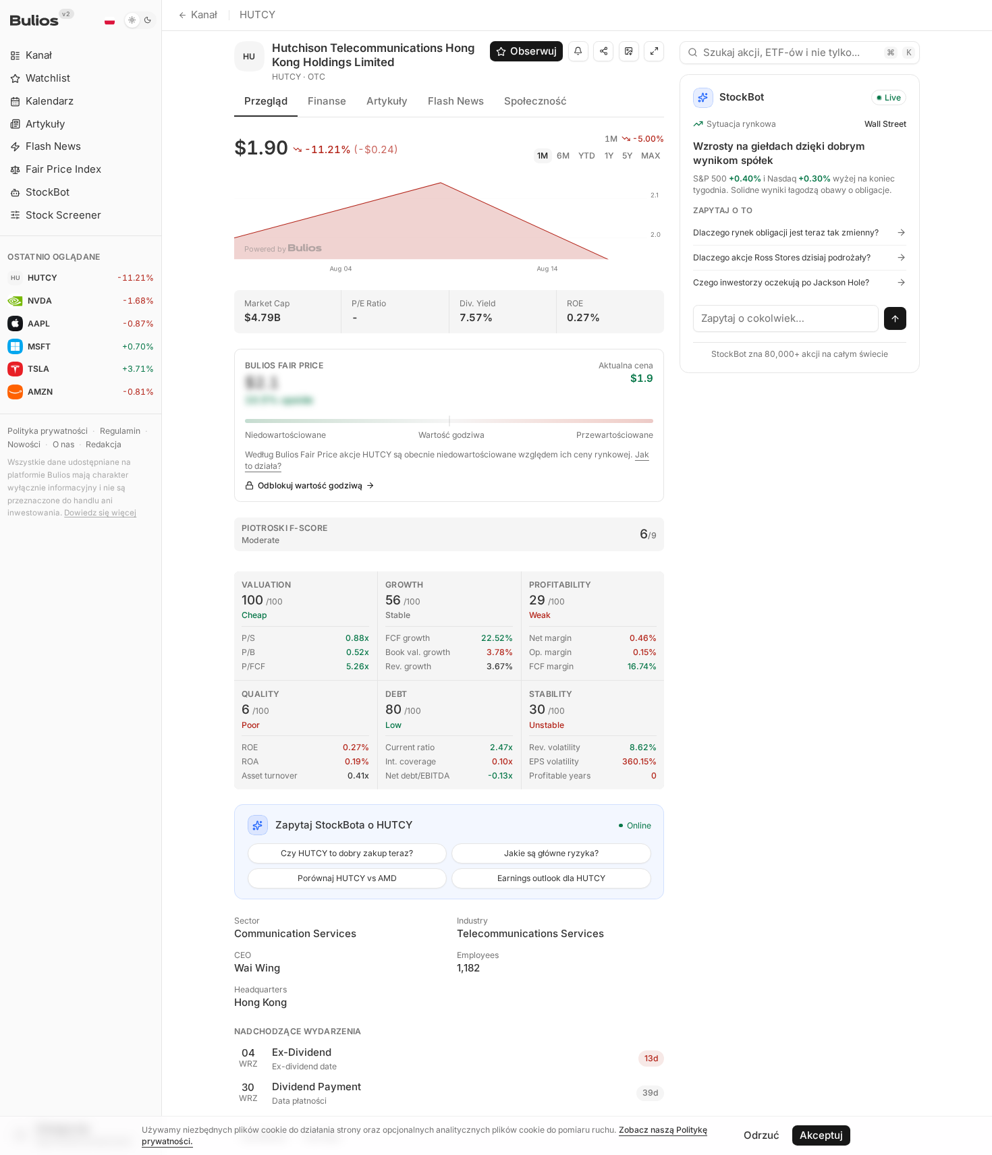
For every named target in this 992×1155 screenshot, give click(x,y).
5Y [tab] (627, 155)
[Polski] (109, 20)
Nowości (23, 444)
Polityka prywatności (47, 431)
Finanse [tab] (327, 100)
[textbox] (786, 318)
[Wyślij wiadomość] (895, 318)
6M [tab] (563, 155)
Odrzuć (761, 1135)
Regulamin (120, 431)
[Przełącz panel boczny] (162, 577)
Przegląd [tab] (265, 100)
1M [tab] (542, 155)
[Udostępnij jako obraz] (629, 51)
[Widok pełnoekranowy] (654, 51)
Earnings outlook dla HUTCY (551, 878)
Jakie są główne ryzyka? (551, 853)
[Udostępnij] (603, 51)
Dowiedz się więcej (100, 512)
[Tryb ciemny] (140, 20)
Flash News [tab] (456, 100)
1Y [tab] (609, 155)
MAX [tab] (651, 155)
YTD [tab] (586, 155)
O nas (63, 444)
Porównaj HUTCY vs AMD (347, 878)
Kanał (204, 14)
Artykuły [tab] (387, 100)
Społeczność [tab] (535, 100)
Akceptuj (821, 1135)
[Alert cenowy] (578, 51)
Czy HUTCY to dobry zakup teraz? (347, 853)
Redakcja (103, 444)
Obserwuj (533, 51)
